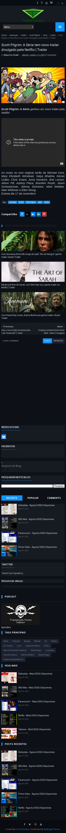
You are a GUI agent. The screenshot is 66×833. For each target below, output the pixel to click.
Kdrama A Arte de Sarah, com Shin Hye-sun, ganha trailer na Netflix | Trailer (30, 286)
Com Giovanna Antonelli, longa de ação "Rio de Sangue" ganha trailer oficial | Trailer (31, 255)
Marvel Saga (44, 654)
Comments (54, 498)
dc (46, 641)
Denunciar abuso (12, 581)
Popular (33, 498)
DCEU (46, 645)
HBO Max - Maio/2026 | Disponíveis (35, 687)
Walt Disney (36, 650)
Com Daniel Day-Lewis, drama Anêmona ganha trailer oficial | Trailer (30, 316)
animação (13, 35)
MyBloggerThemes (52, 829)
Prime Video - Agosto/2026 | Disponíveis (37, 547)
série (45, 35)
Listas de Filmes (33, 645)
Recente (11, 498)
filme (6, 641)
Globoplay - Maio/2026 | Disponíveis (35, 673)
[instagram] (35, 824)
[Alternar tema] (60, 3)
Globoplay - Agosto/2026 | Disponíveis (36, 505)
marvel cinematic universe (15, 650)
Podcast (16, 641)
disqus (47, 341)
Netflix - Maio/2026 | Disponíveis (33, 715)
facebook (58, 341)
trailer (53, 35)
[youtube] (46, 3)
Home (4, 35)
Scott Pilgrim (34, 35)
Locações (50, 650)
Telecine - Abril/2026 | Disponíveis (34, 729)
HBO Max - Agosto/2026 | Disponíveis (36, 519)
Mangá (27, 641)
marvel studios (27, 654)
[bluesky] (51, 3)
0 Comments (50, 55)
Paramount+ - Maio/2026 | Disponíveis (36, 701)
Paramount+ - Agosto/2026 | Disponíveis (37, 533)
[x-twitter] (42, 3)
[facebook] (37, 3)
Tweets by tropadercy (12, 573)
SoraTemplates (22, 829)
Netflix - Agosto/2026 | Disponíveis (34, 808)
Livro (19, 645)
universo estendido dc (13, 659)
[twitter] (30, 824)
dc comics (8, 645)
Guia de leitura (10, 654)
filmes (54, 641)
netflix (23, 35)
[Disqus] (33, 382)
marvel (37, 641)
